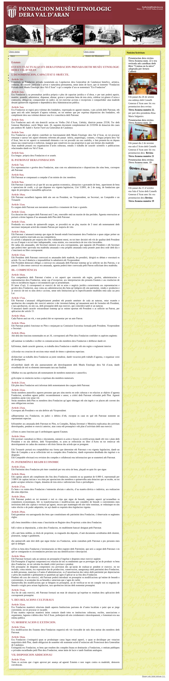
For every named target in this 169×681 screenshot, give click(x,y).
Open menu (14, 51)
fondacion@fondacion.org (152, 7)
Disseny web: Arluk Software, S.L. (153, 676)
